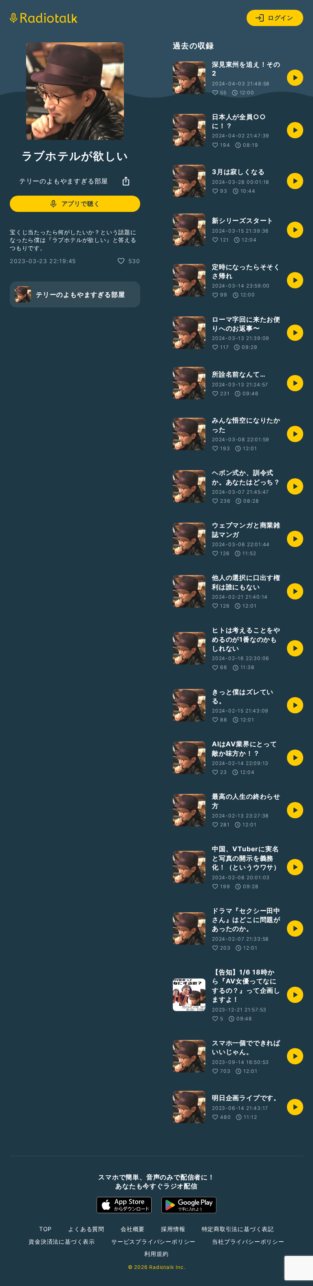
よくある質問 (86, 1228)
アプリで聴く (81, 203)
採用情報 (173, 1228)
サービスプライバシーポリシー (153, 1241)
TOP (45, 1228)
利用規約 (156, 1253)
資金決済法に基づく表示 (62, 1241)
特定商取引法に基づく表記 (238, 1228)
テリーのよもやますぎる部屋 (63, 181)
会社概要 (133, 1228)
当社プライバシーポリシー (248, 1241)
